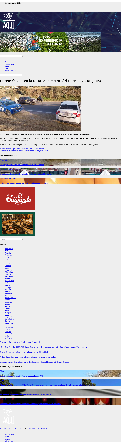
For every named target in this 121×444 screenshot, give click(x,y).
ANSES (8, 257)
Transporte (9, 334)
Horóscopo (9, 287)
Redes (7, 310)
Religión (8, 313)
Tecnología (9, 327)
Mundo (7, 304)
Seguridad (8, 317)
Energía (8, 278)
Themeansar (42, 428)
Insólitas (8, 296)
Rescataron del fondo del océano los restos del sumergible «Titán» (24, 151)
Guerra (7, 285)
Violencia (8, 338)
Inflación (8, 291)
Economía (8, 270)
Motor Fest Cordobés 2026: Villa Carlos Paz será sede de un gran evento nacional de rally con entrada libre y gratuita (43, 347)
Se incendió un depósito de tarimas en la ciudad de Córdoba (22, 149)
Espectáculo (9, 64)
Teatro (7, 325)
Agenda (8, 253)
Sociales (8, 321)
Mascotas (8, 302)
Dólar (7, 268)
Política (7, 66)
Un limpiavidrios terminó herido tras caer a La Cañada (22, 165)
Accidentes (4, 160)
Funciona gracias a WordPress (11, 428)
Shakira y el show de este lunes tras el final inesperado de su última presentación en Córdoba (34, 362)
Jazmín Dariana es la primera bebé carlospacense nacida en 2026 (24, 352)
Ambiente (8, 255)
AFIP (7, 251)
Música (7, 68)
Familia (7, 283)
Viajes (7, 336)
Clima (7, 261)
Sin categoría (9, 319)
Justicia (7, 300)
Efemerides (9, 274)
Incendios (12, 179)
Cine (6, 259)
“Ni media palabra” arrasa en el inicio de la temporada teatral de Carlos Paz (28, 357)
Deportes (8, 62)
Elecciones (9, 276)
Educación (9, 272)
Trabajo (7, 330)
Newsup (32, 428)
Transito (8, 332)
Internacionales (10, 71)
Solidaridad (9, 323)
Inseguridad (9, 293)
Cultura (7, 264)
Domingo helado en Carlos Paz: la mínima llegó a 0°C (20, 342)
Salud (7, 315)
